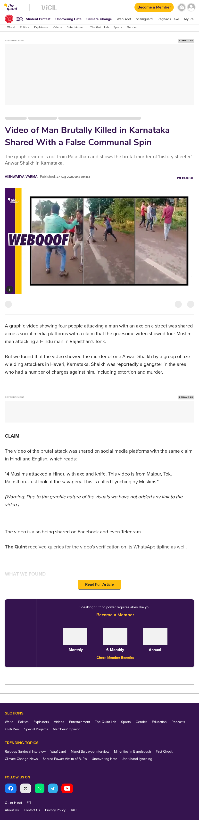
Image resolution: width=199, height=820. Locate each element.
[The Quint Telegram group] (53, 789)
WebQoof (185, 178)
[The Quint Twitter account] (25, 789)
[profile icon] (191, 7)
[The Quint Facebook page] (11, 789)
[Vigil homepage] (49, 10)
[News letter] (181, 7)
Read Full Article (99, 584)
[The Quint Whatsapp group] (39, 789)
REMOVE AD (186, 40)
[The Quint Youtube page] (67, 789)
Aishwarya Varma (21, 177)
